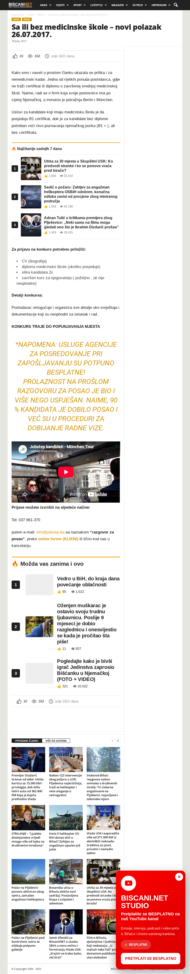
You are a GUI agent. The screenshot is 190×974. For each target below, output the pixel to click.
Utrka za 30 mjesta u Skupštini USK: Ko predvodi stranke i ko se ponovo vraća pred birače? (102, 895)
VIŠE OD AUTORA (56, 740)
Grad (43, 5)
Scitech (138, 5)
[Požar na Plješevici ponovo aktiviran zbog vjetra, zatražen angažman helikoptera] (28, 871)
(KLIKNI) (70, 539)
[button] (176, 5)
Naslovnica (18, 14)
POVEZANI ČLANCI (26, 740)
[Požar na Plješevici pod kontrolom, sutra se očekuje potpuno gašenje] (28, 921)
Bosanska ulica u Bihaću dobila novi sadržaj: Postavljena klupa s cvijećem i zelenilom (63, 895)
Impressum (159, 5)
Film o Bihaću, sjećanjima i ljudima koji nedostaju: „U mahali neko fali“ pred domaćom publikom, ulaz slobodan (103, 947)
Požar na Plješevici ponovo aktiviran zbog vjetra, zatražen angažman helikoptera (28, 893)
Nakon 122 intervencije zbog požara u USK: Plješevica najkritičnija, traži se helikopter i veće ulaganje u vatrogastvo (65, 785)
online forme (49, 539)
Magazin (117, 5)
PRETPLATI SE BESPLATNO (150, 959)
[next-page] (118, 740)
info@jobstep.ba (50, 532)
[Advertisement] (66, 719)
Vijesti (60, 5)
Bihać (41, 14)
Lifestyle (96, 5)
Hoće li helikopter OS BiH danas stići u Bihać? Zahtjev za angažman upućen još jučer (64, 841)
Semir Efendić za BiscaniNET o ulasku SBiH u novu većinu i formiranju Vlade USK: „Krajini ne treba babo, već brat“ (65, 947)
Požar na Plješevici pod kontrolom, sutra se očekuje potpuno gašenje (28, 944)
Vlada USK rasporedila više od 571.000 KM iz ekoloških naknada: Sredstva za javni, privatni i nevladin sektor (103, 843)
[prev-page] (112, 740)
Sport (77, 5)
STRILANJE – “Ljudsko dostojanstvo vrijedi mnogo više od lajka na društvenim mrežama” (28, 839)
